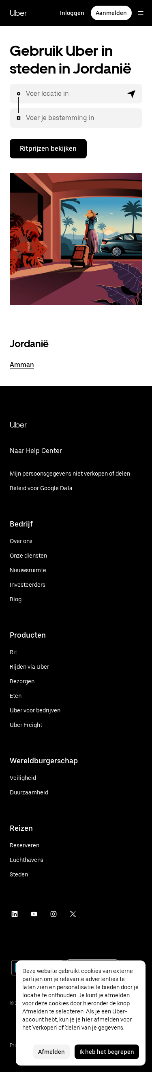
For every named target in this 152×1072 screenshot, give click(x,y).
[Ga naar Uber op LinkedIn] (14, 914)
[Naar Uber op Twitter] (73, 914)
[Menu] (140, 13)
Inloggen (72, 13)
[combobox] (74, 94)
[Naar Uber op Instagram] (53, 914)
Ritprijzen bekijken (48, 148)
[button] (132, 94)
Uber (18, 13)
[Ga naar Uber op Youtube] (34, 914)
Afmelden (51, 1052)
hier (87, 1019)
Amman (22, 365)
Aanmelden (111, 13)
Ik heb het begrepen (106, 1052)
